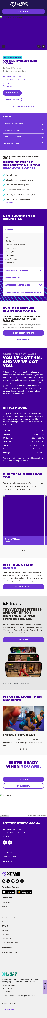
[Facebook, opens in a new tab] (3, 881)
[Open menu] (4, 4)
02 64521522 (7, 83)
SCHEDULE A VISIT (23, 587)
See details (32, 683)
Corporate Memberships (9, 952)
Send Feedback (9, 857)
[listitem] (23, 520)
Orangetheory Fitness (8, 985)
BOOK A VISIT (23, 11)
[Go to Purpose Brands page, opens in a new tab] (10, 974)
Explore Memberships (23, 106)
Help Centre (5, 956)
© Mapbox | (31, 815)
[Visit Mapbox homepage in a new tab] (4, 816)
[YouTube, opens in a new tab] (17, 881)
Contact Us (7, 86)
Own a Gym (5, 934)
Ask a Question (9, 861)
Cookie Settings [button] (8, 1009)
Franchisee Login (7, 938)
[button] (39, 46)
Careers (4, 906)
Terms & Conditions (8, 914)
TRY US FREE (23, 639)
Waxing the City (7, 991)
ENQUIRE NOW (12, 99)
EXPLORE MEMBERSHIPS (23, 333)
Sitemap (4, 921)
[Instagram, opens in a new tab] (8, 881)
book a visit (38, 422)
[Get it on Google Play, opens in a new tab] (24, 892)
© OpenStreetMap (40, 815)
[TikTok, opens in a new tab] (22, 881)
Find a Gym (5, 930)
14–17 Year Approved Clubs (10, 942)
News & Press (6, 902)
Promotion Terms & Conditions (11, 918)
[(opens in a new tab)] (5, 842)
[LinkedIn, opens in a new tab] (13, 881)
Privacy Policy (6, 910)
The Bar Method (7, 988)
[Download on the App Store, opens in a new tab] (9, 892)
